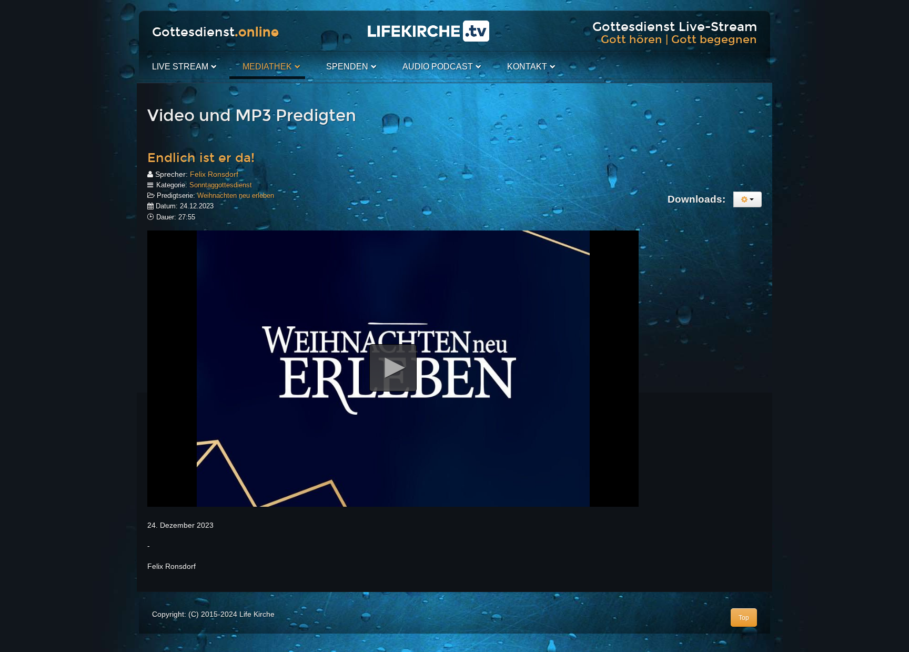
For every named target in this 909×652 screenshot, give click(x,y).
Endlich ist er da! (201, 158)
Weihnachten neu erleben (235, 195)
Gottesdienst (215, 32)
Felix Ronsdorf (214, 174)
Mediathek (267, 66)
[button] (393, 368)
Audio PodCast (437, 66)
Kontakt (527, 66)
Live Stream (180, 66)
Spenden (347, 66)
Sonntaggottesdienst (220, 185)
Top (744, 617)
